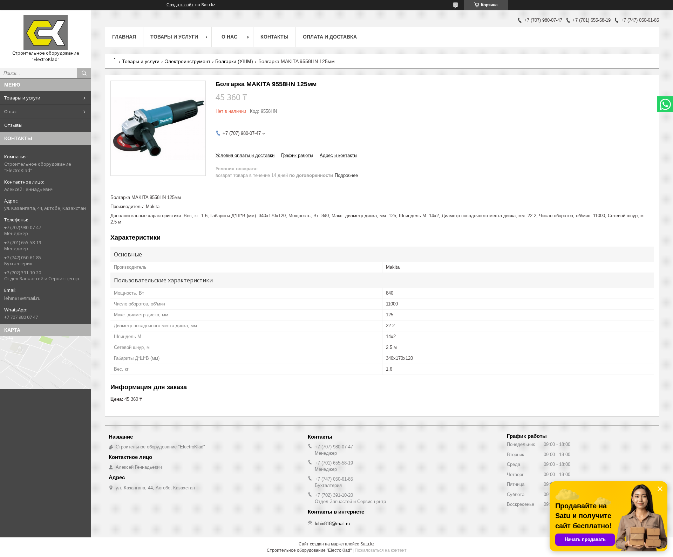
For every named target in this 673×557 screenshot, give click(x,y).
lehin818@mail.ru (22, 298)
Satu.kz (367, 544)
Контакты (274, 37)
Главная (124, 37)
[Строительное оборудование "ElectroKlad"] (45, 32)
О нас (10, 111)
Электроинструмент (187, 61)
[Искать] (84, 73)
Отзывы (13, 125)
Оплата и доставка (330, 37)
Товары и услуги (22, 98)
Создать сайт (179, 4)
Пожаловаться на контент (381, 550)
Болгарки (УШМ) (234, 61)
